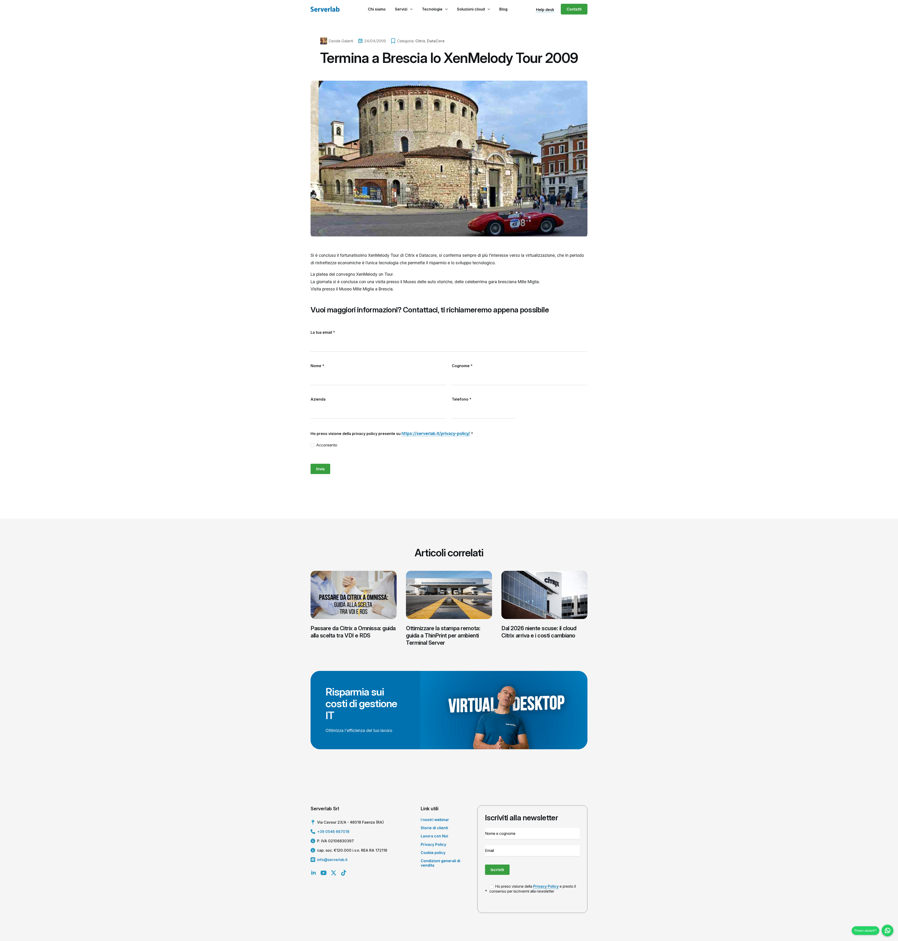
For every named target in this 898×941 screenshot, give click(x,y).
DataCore (436, 41)
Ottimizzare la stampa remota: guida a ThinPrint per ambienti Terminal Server (443, 635)
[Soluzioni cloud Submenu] (488, 9)
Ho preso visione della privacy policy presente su (392, 433)
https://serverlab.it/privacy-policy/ (436, 433)
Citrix (420, 41)
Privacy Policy (433, 844)
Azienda (318, 399)
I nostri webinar (435, 819)
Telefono (461, 399)
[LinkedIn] (313, 873)
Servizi (401, 9)
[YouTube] (323, 873)
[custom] (344, 873)
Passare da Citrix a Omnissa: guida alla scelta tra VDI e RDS (353, 632)
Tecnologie (432, 9)
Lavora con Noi (434, 836)
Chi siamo (377, 9)
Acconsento (326, 445)
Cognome (462, 365)
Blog (503, 9)
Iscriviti (497, 869)
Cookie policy (433, 852)
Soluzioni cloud (471, 9)
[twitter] (334, 873)
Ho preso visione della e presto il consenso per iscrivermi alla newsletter (532, 889)
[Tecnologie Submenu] (446, 9)
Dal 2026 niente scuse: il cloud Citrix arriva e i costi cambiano (538, 632)
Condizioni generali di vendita (440, 863)
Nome (317, 365)
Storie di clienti (434, 827)
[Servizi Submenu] (411, 9)
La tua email (323, 332)
